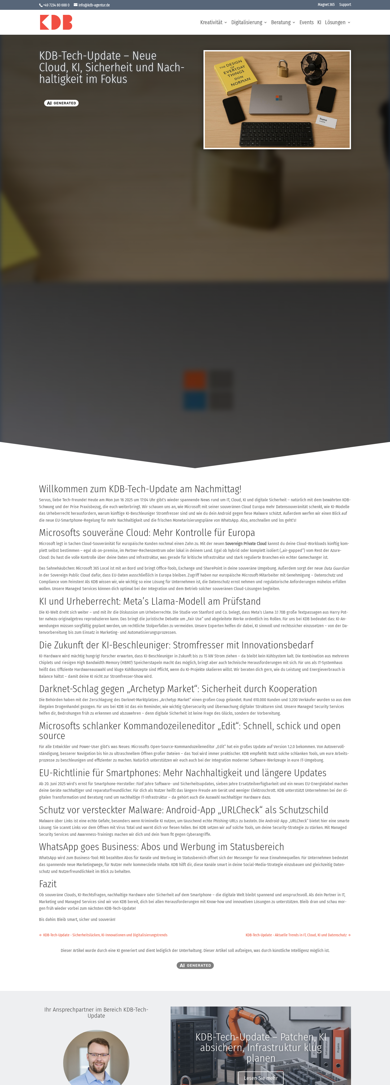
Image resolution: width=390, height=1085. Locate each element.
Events (307, 22)
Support (345, 5)
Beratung (281, 22)
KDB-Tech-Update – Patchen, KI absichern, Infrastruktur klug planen (261, 1048)
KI (319, 22)
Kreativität (211, 22)
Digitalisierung (246, 22)
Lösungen (335, 22)
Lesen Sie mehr (261, 1078)
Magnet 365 (326, 5)
